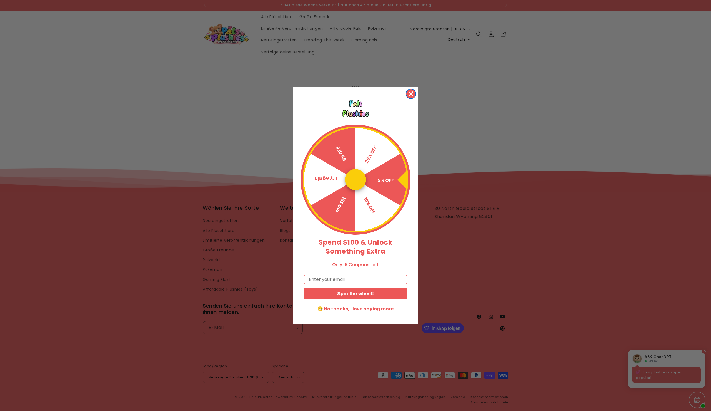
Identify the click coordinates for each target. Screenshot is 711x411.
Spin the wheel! (355, 293)
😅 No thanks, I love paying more (355, 309)
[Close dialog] (411, 94)
